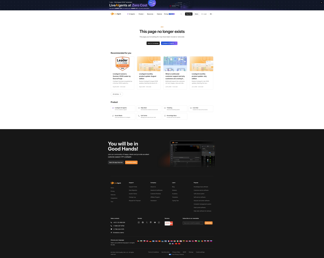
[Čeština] (144, 241)
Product (141, 14)
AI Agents (132, 14)
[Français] (169, 241)
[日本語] (181, 241)
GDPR (184, 252)
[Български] (141, 241)
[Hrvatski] (172, 241)
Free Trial (188, 14)
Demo (196, 14)
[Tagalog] (173, 243)
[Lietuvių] (184, 241)
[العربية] (138, 241)
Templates (175, 197)
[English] (156, 241)
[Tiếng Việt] (176, 243)
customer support (114, 157)
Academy (174, 193)
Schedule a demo (131, 162)
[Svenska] (170, 243)
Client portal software (200, 207)
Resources (150, 14)
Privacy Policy (176, 252)
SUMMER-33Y (134, 8)
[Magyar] (175, 241)
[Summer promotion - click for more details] (162, 5)
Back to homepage (153, 43)
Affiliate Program (155, 197)
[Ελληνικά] (153, 241)
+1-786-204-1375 (118, 229)
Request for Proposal (134, 200)
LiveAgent (127, 157)
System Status (133, 193)
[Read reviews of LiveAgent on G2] (169, 223)
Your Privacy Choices (178, 254)
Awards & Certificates (156, 190)
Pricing (112, 191)
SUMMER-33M (118, 8)
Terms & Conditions (153, 252)
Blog (173, 186)
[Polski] (196, 241)
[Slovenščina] (211, 241)
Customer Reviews (156, 193)
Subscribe (209, 223)
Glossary (174, 190)
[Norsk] (193, 241)
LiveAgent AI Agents (168, 43)
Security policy (165, 252)
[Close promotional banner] (321, 2)
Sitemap (191, 252)
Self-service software (199, 197)
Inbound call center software (202, 200)
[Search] (182, 14)
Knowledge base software (201, 186)
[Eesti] (162, 241)
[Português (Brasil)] (199, 241)
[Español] (159, 241)
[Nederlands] (190, 241)
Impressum (154, 200)
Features (113, 194)
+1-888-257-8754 (118, 226)
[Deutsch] (150, 241)
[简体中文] (179, 243)
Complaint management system (202, 204)
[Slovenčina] (208, 241)
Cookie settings (200, 252)
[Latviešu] (187, 241)
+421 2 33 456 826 (119, 222)
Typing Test (175, 200)
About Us (153, 186)
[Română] (202, 241)
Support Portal (133, 186)
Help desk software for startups (202, 211)
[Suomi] (166, 241)
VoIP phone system (199, 193)
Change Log (132, 197)
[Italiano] (178, 241)
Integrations (114, 198)
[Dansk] (147, 241)
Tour (112, 201)
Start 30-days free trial (116, 162)
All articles (116, 94)
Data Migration (133, 190)
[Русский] (205, 241)
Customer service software (201, 190)
